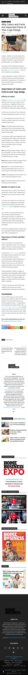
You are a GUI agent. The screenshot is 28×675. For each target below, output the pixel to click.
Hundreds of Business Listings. (12, 321)
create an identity (14, 253)
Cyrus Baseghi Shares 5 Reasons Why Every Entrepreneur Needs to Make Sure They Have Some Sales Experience (20, 351)
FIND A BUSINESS (16, 1)
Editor (4, 32)
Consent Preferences (7, 665)
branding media (6, 206)
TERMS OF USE (9, 664)
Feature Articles (9, 339)
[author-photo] (14, 372)
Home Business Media (16, 673)
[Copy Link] (24, 327)
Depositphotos (5, 52)
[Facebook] (3, 327)
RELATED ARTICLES (7, 418)
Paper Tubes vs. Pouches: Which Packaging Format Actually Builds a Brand (18, 439)
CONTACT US (16, 665)
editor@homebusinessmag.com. (13, 389)
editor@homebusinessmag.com (17, 637)
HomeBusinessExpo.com (14, 479)
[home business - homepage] (14, 613)
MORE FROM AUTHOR (19, 418)
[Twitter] (22, 648)
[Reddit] (12, 327)
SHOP (12, 661)
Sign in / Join (4, 1)
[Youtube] (13, 652)
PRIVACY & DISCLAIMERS (17, 662)
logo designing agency (13, 70)
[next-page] (5, 445)
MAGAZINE (9, 1)
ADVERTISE (23, 1)
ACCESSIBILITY (17, 664)
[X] (21, 327)
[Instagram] (9, 648)
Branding (14, 19)
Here (3, 118)
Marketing (8, 19)
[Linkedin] (6, 327)
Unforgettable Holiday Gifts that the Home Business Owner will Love (7, 350)
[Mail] (14, 411)
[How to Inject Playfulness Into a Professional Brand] (5, 424)
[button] (2, 16)
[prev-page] (3, 445)
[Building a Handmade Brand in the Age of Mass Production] (5, 432)
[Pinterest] (9, 327)
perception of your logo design (15, 100)
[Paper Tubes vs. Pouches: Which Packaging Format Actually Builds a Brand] (5, 439)
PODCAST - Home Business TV (10, 491)
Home (3, 19)
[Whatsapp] (18, 327)
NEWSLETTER (10, 3)
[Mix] (15, 327)
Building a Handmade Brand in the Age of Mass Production (18, 431)
